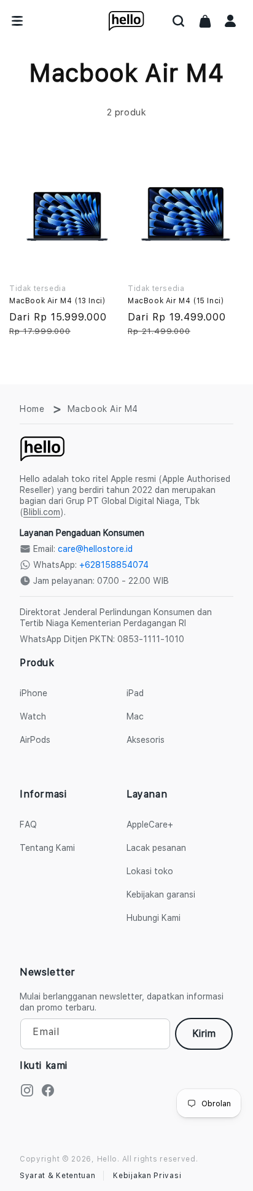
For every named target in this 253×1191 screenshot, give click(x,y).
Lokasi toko (149, 871)
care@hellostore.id (95, 549)
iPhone (33, 693)
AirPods (35, 740)
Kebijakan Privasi (147, 1175)
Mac (135, 716)
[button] (178, 20)
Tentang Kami (47, 848)
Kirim (204, 1033)
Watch (33, 716)
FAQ (28, 824)
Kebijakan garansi (160, 894)
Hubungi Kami (153, 918)
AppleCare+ (149, 824)
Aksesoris (145, 740)
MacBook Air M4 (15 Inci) (176, 301)
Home (32, 409)
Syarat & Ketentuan (58, 1175)
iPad (135, 693)
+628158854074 (114, 565)
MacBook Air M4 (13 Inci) (57, 301)
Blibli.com (41, 512)
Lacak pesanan (156, 848)
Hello (107, 1159)
